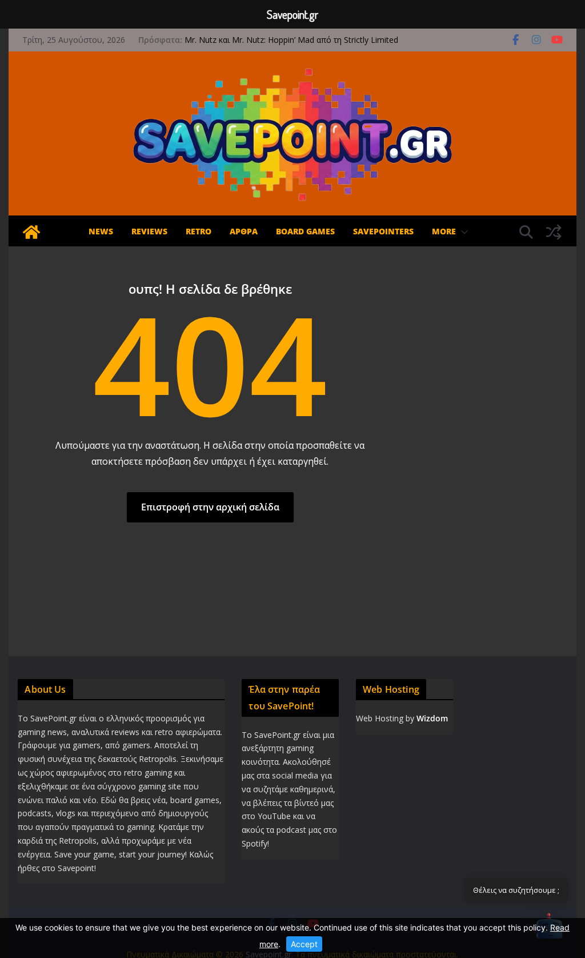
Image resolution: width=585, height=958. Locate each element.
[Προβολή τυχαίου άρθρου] (553, 232)
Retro (198, 231)
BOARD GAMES (305, 231)
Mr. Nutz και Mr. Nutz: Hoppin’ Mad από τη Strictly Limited (291, 39)
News (101, 231)
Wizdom (432, 718)
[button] (462, 232)
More (444, 231)
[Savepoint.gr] (31, 232)
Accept (304, 944)
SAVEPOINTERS (383, 231)
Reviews (149, 231)
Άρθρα (244, 231)
